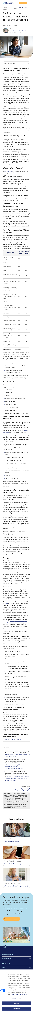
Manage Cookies (17, 998)
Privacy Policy (15, 994)
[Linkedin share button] (28, 789)
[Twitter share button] (22, 789)
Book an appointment (14, 623)
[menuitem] (8, 3)
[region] (16, 990)
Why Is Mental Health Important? (15, 886)
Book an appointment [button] (11, 919)
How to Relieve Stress (11, 842)
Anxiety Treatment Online (13, 739)
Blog (15, 8)
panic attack (8, 171)
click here (12, 807)
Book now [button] (23, 3)
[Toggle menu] (29, 3)
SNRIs (6, 603)
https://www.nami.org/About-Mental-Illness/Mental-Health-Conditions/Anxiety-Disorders (16, 766)
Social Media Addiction (12, 864)
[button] (16, 63)
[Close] (31, 972)
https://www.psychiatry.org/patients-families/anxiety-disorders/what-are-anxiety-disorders (17, 778)
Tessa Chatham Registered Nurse (19, 31)
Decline (16, 1003)
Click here (14, 796)
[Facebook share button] (16, 789)
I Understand (17, 1008)
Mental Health (5, 8)
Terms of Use (23, 994)
